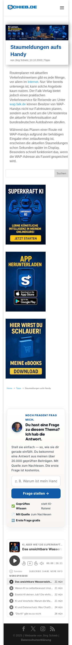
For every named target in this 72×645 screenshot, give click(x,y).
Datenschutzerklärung (36, 639)
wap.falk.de (18, 104)
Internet (33, 82)
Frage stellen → (36, 493)
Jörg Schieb (21, 60)
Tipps (47, 60)
